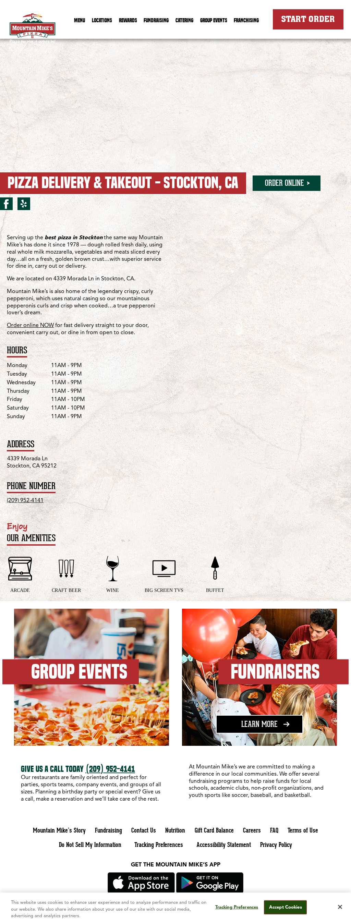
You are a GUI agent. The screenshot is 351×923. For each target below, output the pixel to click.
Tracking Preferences (158, 844)
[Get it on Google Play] (209, 892)
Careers (252, 830)
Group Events (213, 20)
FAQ (274, 830)
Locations (102, 20)
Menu (79, 20)
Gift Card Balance (214, 830)
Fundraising (156, 20)
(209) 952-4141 (25, 500)
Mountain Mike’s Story (59, 830)
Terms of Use (303, 830)
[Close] (340, 906)
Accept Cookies (285, 907)
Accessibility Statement (223, 844)
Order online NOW (30, 325)
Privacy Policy (276, 844)
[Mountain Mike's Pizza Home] (33, 29)
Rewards (128, 20)
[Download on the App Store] (141, 892)
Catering (184, 20)
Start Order (308, 19)
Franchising (246, 20)
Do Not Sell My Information (90, 844)
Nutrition (175, 830)
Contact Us (143, 830)
